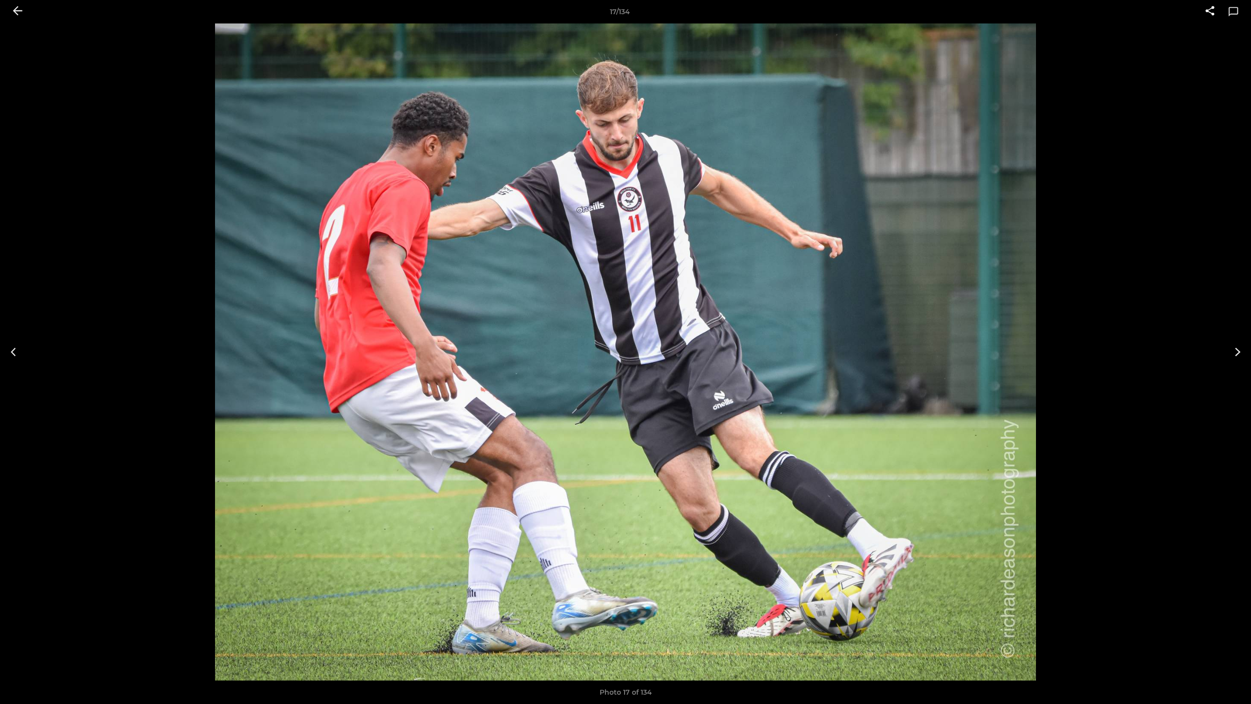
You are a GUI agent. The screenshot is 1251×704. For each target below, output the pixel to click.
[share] (1210, 12)
